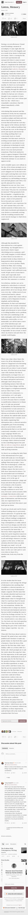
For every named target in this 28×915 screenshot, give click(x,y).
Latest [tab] (7, 844)
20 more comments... (6, 836)
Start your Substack (10, 907)
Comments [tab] (5, 748)
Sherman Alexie (9, 763)
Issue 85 (3, 852)
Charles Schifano (9, 13)
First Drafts (5, 860)
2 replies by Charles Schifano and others (14, 828)
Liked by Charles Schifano (11, 764)
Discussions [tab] (13, 844)
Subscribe (19, 2)
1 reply (8, 777)
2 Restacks (19, 731)
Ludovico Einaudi (18, 69)
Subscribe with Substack (15, 894)
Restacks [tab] (11, 748)
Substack (6, 911)
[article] (14, 852)
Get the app (22, 907)
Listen (24, 14)
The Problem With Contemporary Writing (9, 849)
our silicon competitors (12, 445)
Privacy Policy (19, 900)
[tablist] (8, 748)
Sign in (24, 2)
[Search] (25, 844)
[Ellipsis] (26, 762)
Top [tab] (3, 844)
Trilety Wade (8, 783)
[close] (23, 864)
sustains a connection (8, 496)
